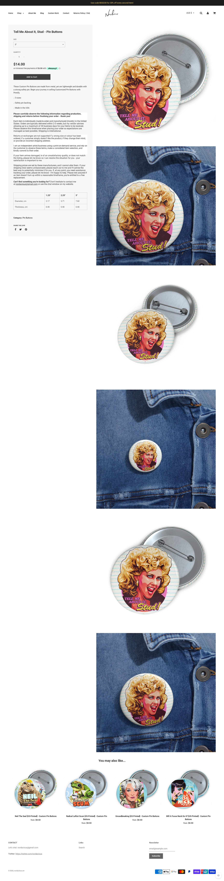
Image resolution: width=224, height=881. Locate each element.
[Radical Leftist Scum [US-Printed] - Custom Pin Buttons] (86, 789)
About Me (32, 13)
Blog (42, 13)
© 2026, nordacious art (16, 871)
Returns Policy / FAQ (82, 13)
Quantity (16, 52)
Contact (66, 13)
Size (14, 39)
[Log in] (208, 13)
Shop (19, 13)
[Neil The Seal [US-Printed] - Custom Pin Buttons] (35, 789)
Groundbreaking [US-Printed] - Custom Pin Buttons (137, 816)
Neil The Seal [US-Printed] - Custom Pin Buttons (36, 816)
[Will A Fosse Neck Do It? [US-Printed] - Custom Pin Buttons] (188, 789)
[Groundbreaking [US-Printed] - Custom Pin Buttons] (137, 789)
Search (82, 847)
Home (10, 13)
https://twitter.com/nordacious (29, 854)
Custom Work (53, 13)
